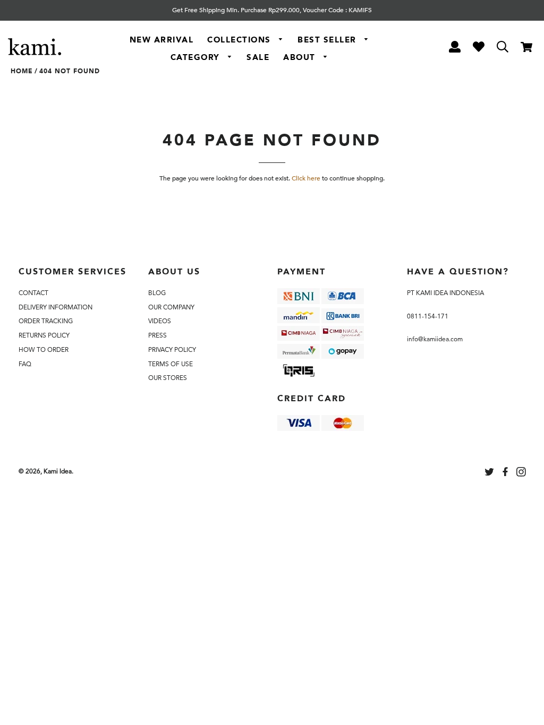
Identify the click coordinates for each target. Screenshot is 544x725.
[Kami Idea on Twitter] (490, 473)
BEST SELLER (328, 39)
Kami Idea (58, 471)
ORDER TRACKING (46, 321)
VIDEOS (159, 321)
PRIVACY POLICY (172, 349)
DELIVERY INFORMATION (55, 307)
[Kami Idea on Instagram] (522, 473)
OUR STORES (167, 378)
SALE (257, 57)
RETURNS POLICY (44, 335)
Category (197, 57)
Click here (306, 178)
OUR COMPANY (171, 307)
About (300, 57)
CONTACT (33, 293)
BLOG (157, 293)
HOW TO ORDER (44, 349)
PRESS (157, 335)
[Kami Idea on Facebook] (506, 473)
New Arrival (162, 39)
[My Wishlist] (478, 49)
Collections (240, 39)
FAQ (25, 364)
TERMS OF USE (170, 364)
